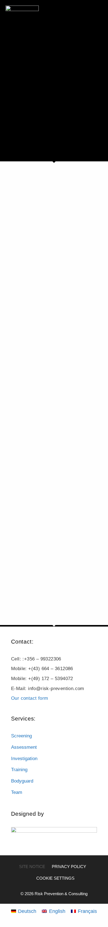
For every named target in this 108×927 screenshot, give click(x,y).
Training (19, 769)
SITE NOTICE (32, 866)
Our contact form (29, 698)
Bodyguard (22, 781)
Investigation (24, 758)
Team (16, 792)
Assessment (24, 747)
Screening (21, 735)
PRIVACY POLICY (69, 866)
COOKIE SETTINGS (55, 878)
